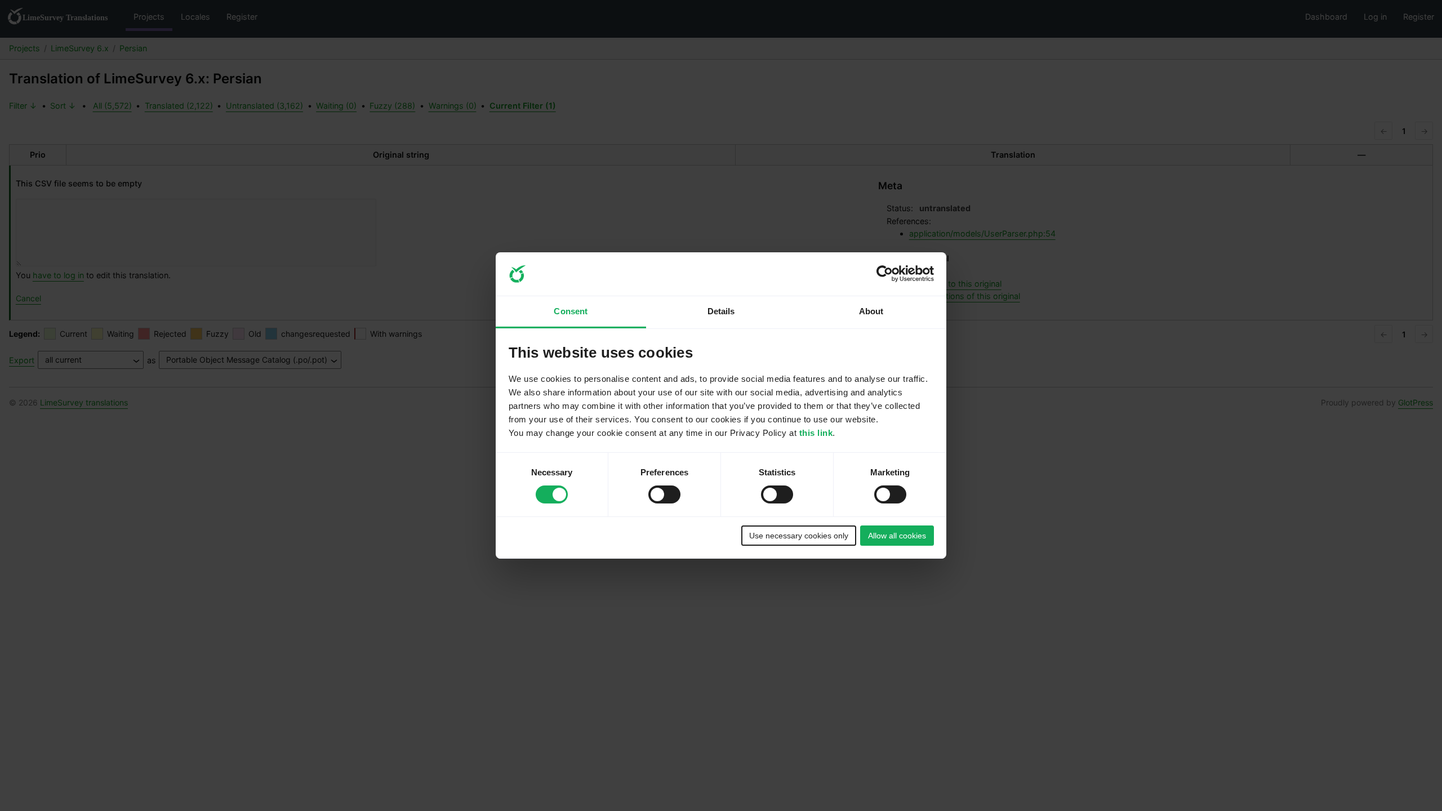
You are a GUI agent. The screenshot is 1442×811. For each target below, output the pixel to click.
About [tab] (871, 311)
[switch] (664, 494)
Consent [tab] (571, 311)
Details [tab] (721, 311)
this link (816, 433)
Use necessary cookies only (798, 535)
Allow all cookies (897, 535)
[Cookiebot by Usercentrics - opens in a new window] (884, 273)
